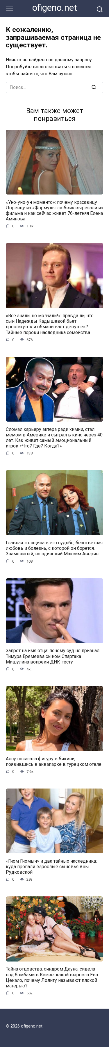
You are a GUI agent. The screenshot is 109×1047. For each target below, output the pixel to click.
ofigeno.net (54, 7)
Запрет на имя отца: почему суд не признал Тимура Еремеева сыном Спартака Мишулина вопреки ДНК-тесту (52, 656)
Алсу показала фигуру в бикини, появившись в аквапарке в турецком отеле (53, 761)
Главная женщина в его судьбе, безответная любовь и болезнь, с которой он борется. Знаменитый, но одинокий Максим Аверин (54, 548)
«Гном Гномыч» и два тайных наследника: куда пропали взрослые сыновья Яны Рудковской (51, 866)
